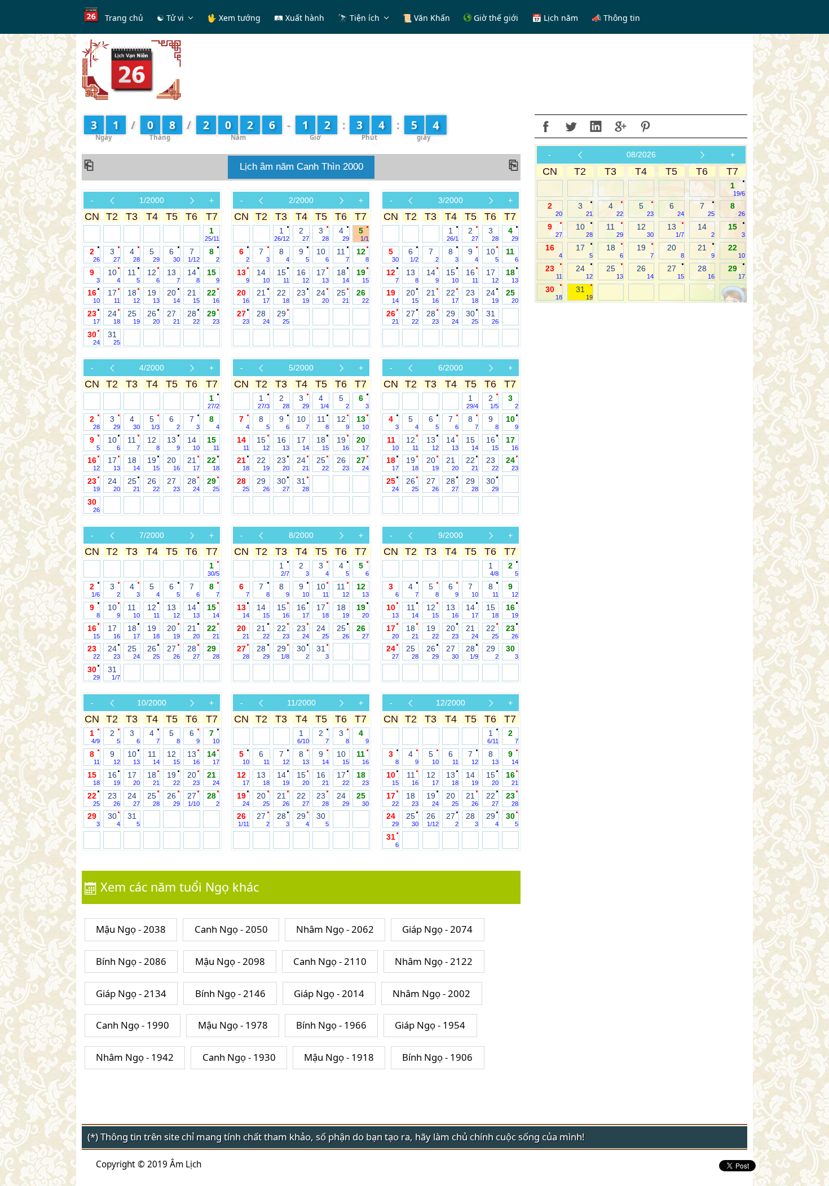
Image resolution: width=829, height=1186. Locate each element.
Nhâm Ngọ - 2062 (335, 929)
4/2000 (151, 367)
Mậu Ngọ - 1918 (339, 1057)
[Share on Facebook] (546, 126)
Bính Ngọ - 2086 (131, 961)
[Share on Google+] (620, 126)
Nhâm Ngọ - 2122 (434, 961)
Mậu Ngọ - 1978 (233, 1025)
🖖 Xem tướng (234, 17)
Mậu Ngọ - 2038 (131, 929)
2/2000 (301, 200)
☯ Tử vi (170, 17)
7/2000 (151, 535)
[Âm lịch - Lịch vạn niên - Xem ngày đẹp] (131, 69)
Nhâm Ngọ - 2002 (431, 993)
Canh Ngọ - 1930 (239, 1057)
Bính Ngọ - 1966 (331, 1025)
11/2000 (301, 702)
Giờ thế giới (494, 17)
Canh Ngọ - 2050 (231, 929)
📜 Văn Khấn (426, 17)
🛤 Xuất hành (299, 17)
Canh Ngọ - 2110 (330, 961)
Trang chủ (124, 17)
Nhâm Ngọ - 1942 (135, 1057)
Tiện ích (365, 17)
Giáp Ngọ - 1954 (430, 1025)
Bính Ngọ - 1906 (437, 1057)
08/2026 (641, 154)
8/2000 (301, 535)
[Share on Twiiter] (570, 126)
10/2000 (151, 702)
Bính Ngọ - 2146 (230, 993)
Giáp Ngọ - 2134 (131, 993)
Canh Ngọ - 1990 (132, 1025)
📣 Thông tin (616, 17)
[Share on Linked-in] (595, 126)
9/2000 (450, 535)
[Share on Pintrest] (645, 126)
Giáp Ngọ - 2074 (437, 929)
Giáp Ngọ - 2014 (329, 993)
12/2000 (450, 702)
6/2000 (450, 367)
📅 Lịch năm (555, 17)
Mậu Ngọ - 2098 (230, 961)
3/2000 (450, 200)
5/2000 (301, 367)
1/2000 (151, 200)
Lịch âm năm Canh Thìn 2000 (301, 166)
